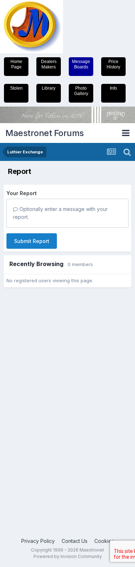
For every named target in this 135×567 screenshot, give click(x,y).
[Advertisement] (32, 402)
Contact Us (74, 541)
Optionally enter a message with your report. (60, 213)
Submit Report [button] (31, 241)
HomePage (16, 64)
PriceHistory (113, 64)
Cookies (104, 541)
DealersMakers (49, 64)
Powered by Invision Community (67, 556)
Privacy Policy (38, 541)
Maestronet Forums (44, 133)
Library (48, 88)
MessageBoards (81, 64)
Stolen (16, 88)
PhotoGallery (81, 91)
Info (113, 88)
